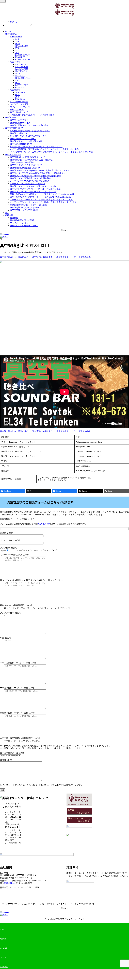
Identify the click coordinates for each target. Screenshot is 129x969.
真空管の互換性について (21, 144)
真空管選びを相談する (42, 257)
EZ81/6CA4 (20, 99)
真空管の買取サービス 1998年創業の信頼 (29, 125)
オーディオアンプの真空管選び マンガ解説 (29, 181)
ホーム (8, 31)
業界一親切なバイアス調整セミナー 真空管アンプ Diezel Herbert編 (40, 197)
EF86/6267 (19, 87)
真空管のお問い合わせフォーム (24, 226)
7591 (17, 53)
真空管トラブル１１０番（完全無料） (27, 141)
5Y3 (17, 97)
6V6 (17, 48)
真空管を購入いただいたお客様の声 (26, 207)
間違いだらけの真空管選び (22, 162)
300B (17, 41)
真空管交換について (14, 128)
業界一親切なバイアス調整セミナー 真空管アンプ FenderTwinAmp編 (42, 194)
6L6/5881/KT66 (21, 46)
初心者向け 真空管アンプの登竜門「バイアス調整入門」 (36, 147)
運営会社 (9, 215)
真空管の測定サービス (20, 123)
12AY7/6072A (21, 71)
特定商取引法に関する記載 (22, 220)
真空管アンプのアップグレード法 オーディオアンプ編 (35, 189)
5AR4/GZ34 (20, 92)
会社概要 (14, 218)
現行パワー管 (16, 36)
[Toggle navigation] (3, 1)
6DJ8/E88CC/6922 (22, 78)
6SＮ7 (17, 83)
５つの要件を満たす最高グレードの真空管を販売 (32, 115)
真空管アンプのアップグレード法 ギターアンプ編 (33, 186)
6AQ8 (17, 73)
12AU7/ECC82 (21, 67)
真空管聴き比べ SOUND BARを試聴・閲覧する (31, 160)
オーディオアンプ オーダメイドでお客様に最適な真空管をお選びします (43, 202)
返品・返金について (19, 112)
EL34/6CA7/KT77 (22, 55)
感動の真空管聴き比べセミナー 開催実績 (28, 205)
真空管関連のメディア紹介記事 (24, 210)
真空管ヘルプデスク (19, 120)
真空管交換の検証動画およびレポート (27, 168)
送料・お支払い (17, 109)
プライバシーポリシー (20, 223)
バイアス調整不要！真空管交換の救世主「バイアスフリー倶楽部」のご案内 (44, 149)
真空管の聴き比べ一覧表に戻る (14, 257)
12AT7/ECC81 (21, 64)
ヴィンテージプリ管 (19, 104)
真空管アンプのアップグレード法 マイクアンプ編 (33, 192)
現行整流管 (15, 90)
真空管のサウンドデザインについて (26, 165)
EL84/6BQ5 (20, 57)
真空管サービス (12, 117)
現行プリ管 (15, 62)
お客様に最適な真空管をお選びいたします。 (30, 131)
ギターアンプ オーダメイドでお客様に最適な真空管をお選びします (41, 199)
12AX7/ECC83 (21, 69)
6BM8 (17, 43)
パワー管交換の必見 (82, 257)
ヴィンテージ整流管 (19, 101)
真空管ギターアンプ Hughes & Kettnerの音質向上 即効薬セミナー (40, 170)
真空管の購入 (11, 34)
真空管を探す (62, 257)
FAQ (7, 213)
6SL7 (17, 80)
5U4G (17, 95)
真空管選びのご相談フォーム (23, 139)
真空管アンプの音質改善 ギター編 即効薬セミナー (33, 178)
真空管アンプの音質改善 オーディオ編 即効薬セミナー (35, 176)
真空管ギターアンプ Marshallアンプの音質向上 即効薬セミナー (39, 173)
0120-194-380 (44, 524)
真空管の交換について (20, 133)
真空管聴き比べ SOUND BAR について (27, 157)
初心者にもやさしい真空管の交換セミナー (29, 136)
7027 (17, 50)
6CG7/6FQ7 (20, 76)
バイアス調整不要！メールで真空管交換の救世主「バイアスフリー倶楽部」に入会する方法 (51, 152)
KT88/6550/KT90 (22, 59)
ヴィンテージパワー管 (20, 107)
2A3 (17, 39)
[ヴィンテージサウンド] (64, 8)
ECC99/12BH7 (21, 85)
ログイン (14, 22)
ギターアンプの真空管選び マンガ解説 (27, 184)
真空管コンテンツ (13, 154)
